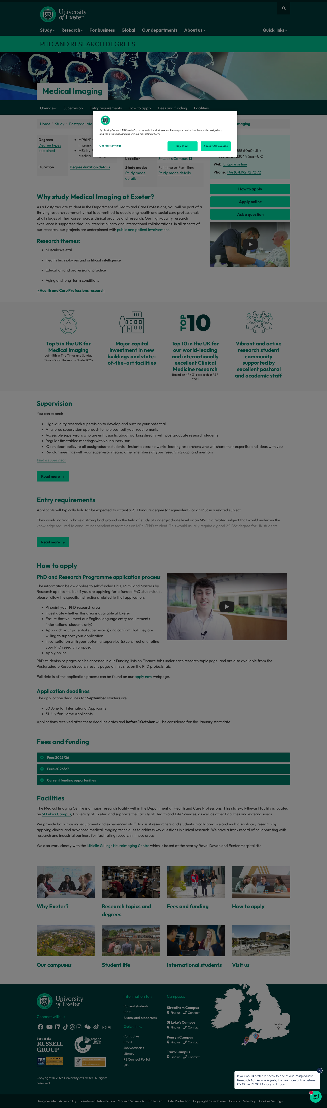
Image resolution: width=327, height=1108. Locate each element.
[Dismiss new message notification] (320, 1070)
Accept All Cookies (216, 145)
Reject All (182, 145)
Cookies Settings (110, 145)
